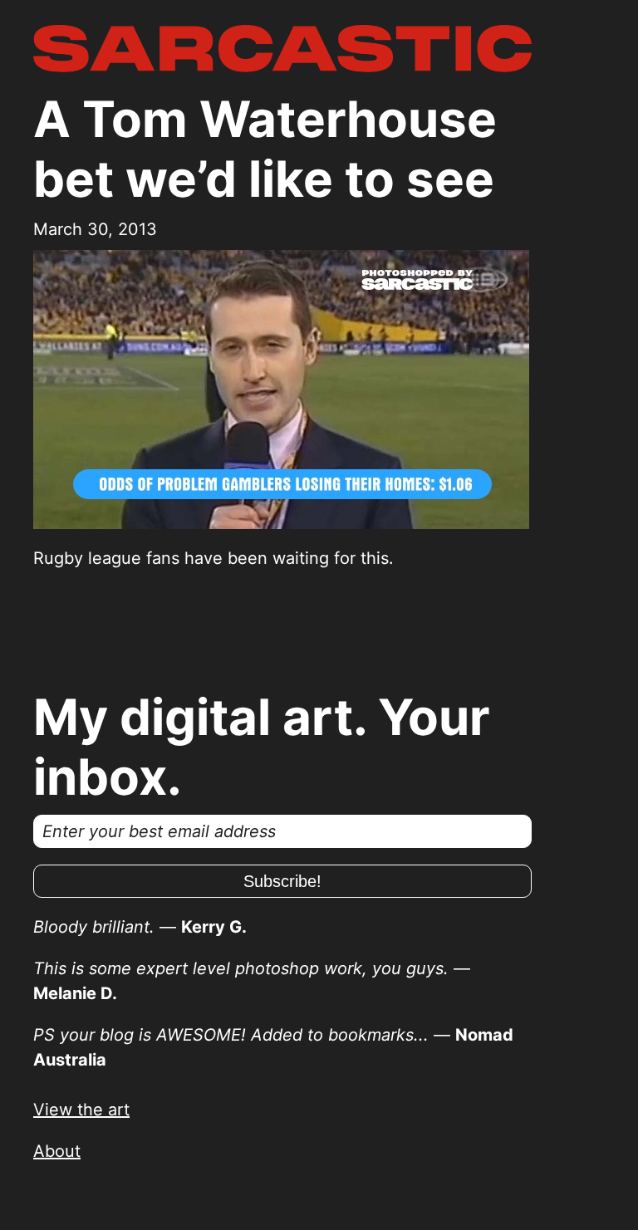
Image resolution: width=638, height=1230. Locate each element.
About (57, 1151)
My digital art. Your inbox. (261, 746)
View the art (81, 1110)
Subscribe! (282, 881)
